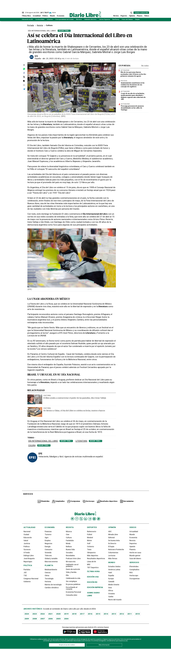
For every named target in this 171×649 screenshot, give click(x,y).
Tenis (89, 550)
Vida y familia (71, 572)
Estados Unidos (114, 567)
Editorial (111, 538)
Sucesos (27, 550)
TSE (25, 576)
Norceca (79, 19)
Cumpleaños (134, 570)
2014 (106, 614)
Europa (111, 579)
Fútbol (89, 534)
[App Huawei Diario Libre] (100, 631)
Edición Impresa (95, 587)
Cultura (47, 395)
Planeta (139, 16)
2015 (98, 614)
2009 (27, 619)
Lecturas (111, 556)
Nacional (27, 532)
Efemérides (134, 567)
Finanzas (48, 532)
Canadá (111, 582)
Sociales (69, 553)
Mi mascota (70, 562)
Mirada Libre (113, 534)
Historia (48, 582)
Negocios (48, 543)
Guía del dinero (135, 559)
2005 (58, 619)
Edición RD (92, 582)
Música (69, 532)
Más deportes (92, 556)
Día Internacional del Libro (43, 441)
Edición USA (93, 577)
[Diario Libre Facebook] (72, 519)
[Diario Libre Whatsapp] (98, 518)
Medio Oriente (113, 585)
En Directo (112, 543)
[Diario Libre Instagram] (77, 518)
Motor (89, 541)
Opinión (132, 16)
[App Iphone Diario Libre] (84, 631)
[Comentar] (24, 81)
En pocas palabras (73, 584)
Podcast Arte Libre (73, 559)
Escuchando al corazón (71, 588)
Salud (26, 541)
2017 (82, 614)
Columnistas (113, 553)
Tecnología (49, 579)
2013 (114, 614)
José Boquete (29, 559)
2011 (129, 614)
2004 (66, 619)
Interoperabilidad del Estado (64, 19)
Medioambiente (51, 570)
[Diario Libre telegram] (90, 518)
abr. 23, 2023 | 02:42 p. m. (53, 58)
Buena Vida (70, 550)
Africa (110, 591)
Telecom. (48, 556)
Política (45, 16)
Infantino (50, 19)
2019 (66, 614)
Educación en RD (27, 19)
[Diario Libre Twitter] (81, 518)
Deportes (124, 16)
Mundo (52, 16)
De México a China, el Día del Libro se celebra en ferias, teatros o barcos (74, 411)
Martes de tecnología (53, 585)
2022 (42, 614)
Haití (110, 573)
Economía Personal (73, 592)
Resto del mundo (115, 600)
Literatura (81, 441)
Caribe (110, 597)
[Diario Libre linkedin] (85, 518)
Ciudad (26, 534)
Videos (146, 16)
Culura (32, 445)
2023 (34, 614)
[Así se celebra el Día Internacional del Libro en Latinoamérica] (24, 69)
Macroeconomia (51, 562)
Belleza (69, 547)
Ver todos (145, 66)
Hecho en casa (135, 553)
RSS (131, 573)
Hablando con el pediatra (72, 565)
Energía (47, 547)
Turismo (48, 534)
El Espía (111, 547)
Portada (30, 25)
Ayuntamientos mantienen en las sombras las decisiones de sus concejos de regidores (132, 85)
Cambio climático (52, 588)
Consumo (48, 550)
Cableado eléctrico (90, 19)
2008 (34, 619)
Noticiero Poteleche (116, 550)
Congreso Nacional (31, 579)
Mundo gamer (134, 556)
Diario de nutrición (73, 569)
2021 (50, 614)
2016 (90, 614)
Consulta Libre (71, 595)
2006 (50, 619)
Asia (110, 588)
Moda (68, 543)
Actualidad (37, 16)
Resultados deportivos (96, 559)
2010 (137, 614)
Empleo (48, 541)
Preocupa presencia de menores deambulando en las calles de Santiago (132, 108)
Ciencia (47, 573)
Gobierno (27, 582)
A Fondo (27, 553)
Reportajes (28, 562)
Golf (88, 543)
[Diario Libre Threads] (94, 518)
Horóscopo (133, 576)
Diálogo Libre (29, 556)
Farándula (70, 541)
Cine (67, 534)
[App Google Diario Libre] (69, 631)
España (38, 58)
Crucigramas (134, 579)
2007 (42, 619)
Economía (60, 16)
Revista (116, 16)
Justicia (27, 543)
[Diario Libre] (85, 14)
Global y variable (51, 559)
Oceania (111, 594)
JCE (25, 573)
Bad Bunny (115, 19)
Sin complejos (71, 581)
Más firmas (112, 559)
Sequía (137, 19)
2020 (58, 614)
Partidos (27, 570)
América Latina (114, 570)
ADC (110, 532)
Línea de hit (91, 562)
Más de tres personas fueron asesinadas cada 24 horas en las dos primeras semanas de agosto (133, 74)
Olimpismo (91, 553)
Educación (28, 538)
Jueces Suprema (104, 19)
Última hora (93, 571)
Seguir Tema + (64, 31)
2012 (122, 614)
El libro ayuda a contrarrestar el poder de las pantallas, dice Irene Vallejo (74, 398)
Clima (47, 576)
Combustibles (39, 19)
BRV (88, 565)
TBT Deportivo (93, 568)
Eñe (67, 575)
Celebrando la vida (73, 578)
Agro (46, 538)
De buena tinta (114, 541)
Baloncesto (91, 532)
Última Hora (26, 16)
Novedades (70, 556)
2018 (74, 614)
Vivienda (48, 553)
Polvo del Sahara (127, 19)
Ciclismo (90, 547)
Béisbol (90, 538)
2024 (27, 614)
